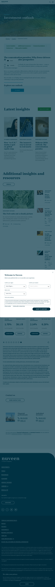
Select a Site (7, 290)
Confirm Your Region (9, 283)
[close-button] (52, 272)
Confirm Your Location (33, 283)
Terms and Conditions (9, 297)
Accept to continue (41, 309)
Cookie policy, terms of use (19, 306)
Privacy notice (8, 306)
